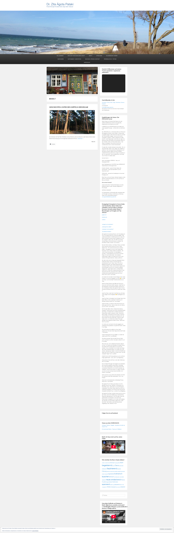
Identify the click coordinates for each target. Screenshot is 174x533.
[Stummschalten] (121, 452)
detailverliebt (121, 465)
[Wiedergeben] (103, 452)
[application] (113, 446)
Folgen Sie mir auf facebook (110, 413)
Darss (117, 465)
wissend (122, 487)
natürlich (104, 480)
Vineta (108, 487)
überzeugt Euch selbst (106, 226)
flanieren (119, 468)
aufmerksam (112, 462)
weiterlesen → (81, 138)
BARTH (90, 55)
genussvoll (123, 471)
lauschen (105, 476)
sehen (116, 482)
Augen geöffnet (117, 462)
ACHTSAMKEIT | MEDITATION (74, 59)
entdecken (104, 468)
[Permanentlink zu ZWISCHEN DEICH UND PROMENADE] (72, 86)
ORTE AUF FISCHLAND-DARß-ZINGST (76, 55)
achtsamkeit (107, 462)
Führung (104, 471)
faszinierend (112, 468)
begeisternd (107, 465)
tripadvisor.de (104, 217)
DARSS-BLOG (87, 62)
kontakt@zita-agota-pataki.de (107, 107)
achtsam (103, 462)
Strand (121, 484)
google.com (104, 214)
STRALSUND (99, 55)
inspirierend (111, 474)
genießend (119, 471)
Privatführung (105, 482)
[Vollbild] (123, 452)
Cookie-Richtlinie (35, 530)
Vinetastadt (113, 487)
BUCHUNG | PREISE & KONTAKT (92, 59)
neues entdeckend (113, 479)
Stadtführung (112, 484)
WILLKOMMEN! (60, 55)
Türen (123, 484)
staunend (116, 484)
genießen (116, 471)
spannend (106, 484)
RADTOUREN (61, 59)
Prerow (123, 480)
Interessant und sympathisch (107, 229)
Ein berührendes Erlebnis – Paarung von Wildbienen (112, 429)
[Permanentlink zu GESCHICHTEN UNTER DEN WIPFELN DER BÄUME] (72, 135)
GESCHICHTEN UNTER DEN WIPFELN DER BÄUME (68, 107)
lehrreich (111, 476)
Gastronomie (109, 471)
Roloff (114, 482)
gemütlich (112, 471)
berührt (113, 465)
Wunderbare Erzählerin (106, 231)
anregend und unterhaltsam (107, 224)
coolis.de (103, 219)
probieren (110, 482)
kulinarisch (118, 474)
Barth (121, 462)
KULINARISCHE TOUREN (111, 55)
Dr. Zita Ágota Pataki (60, 4)
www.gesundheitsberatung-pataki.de (109, 196)
